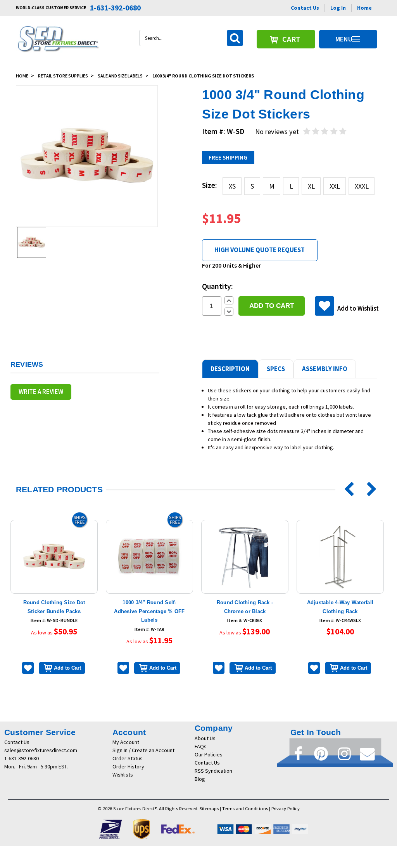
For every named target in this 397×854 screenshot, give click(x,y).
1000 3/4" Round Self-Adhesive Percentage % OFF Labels (149, 611)
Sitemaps (209, 808)
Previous (346, 489)
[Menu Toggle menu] (355, 39)
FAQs (201, 746)
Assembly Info (324, 368)
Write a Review (41, 391)
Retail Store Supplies (63, 76)
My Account (125, 742)
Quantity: (217, 286)
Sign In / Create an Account (143, 750)
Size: (209, 185)
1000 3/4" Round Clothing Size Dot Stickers (203, 76)
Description (230, 368)
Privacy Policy (285, 808)
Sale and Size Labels (120, 76)
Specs (276, 368)
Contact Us (305, 7)
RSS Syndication (213, 770)
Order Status (127, 758)
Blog (200, 778)
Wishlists (122, 774)
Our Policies (209, 754)
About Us (205, 738)
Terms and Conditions (245, 808)
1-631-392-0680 (21, 758)
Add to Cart (67, 668)
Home (364, 7)
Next (366, 489)
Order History (128, 766)
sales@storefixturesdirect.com (40, 750)
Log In (338, 7)
